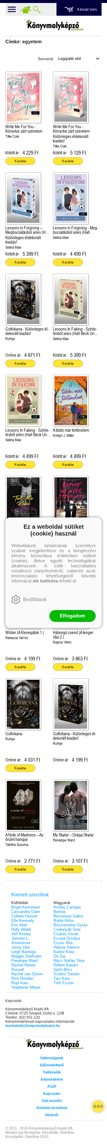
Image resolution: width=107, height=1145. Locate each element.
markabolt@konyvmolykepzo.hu (32, 1026)
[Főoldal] (26, 9)
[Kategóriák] (98, 1106)
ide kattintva (45, 580)
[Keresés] (37, 9)
